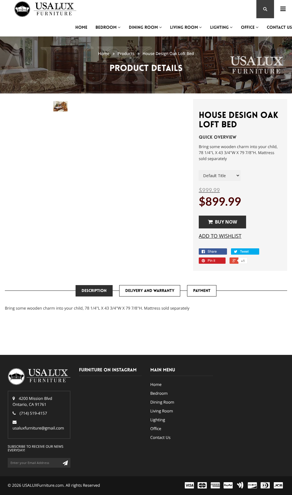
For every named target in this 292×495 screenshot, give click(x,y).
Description (94, 290)
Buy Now (226, 222)
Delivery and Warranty (149, 290)
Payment (201, 290)
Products (125, 53)
